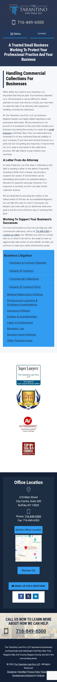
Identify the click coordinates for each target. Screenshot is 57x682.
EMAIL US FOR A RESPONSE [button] (30, 586)
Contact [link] (42, 33)
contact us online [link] (11, 235)
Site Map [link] (22, 672)
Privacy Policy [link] (34, 672)
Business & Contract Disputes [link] (28, 262)
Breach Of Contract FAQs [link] (25, 287)
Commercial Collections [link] (24, 279)
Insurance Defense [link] (18, 310)
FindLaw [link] (41, 675)
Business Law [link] (15, 328)
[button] (15, 34)
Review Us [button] (28, 570)
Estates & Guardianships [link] (22, 316)
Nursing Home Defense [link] (21, 334)
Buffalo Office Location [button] (28, 529)
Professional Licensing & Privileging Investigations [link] (22, 302)
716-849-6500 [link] (31, 22)
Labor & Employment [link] (20, 322)
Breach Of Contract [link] (21, 271)
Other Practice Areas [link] (19, 340)
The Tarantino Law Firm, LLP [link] (27, 664)
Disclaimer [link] (12, 672)
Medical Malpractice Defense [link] (25, 294)
